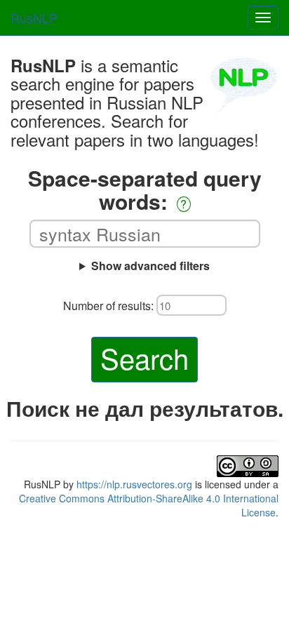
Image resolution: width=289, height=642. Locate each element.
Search (144, 357)
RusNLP (34, 17)
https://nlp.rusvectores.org (134, 484)
